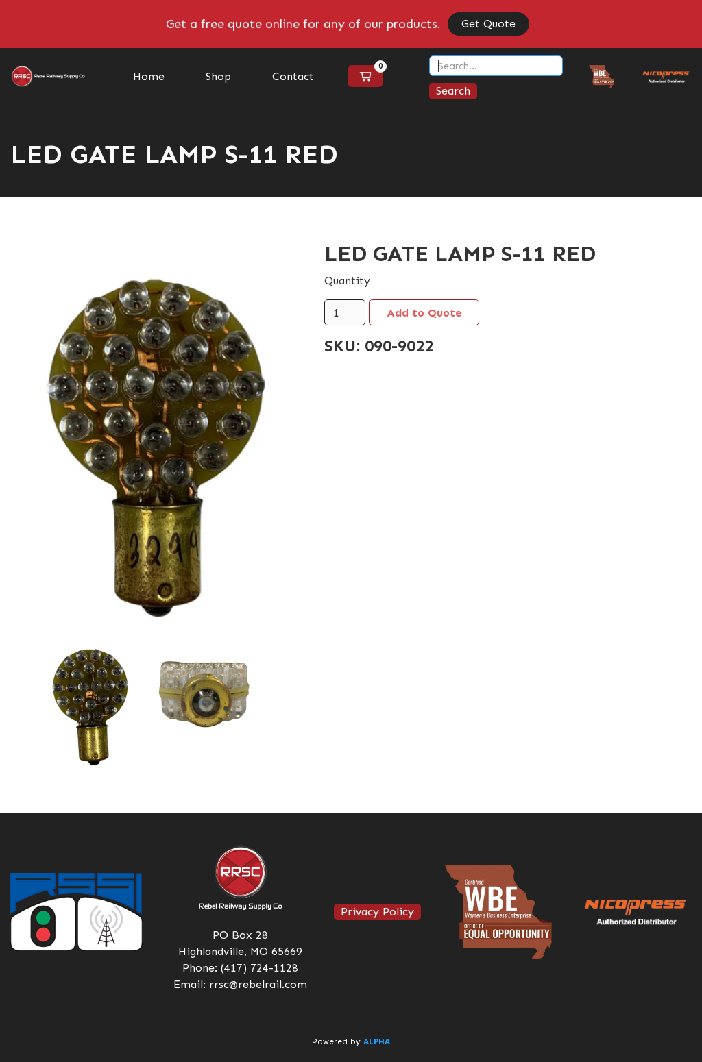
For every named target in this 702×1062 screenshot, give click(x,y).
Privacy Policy (377, 911)
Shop (218, 76)
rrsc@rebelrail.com (258, 984)
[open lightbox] (146, 440)
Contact (293, 76)
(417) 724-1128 (259, 967)
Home (149, 76)
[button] (365, 76)
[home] (48, 76)
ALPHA (376, 1042)
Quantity (347, 280)
